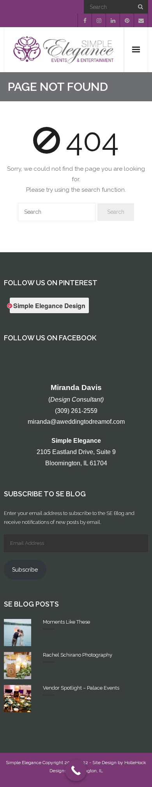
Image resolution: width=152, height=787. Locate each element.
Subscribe (25, 569)
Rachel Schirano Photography (77, 655)
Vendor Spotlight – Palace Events (81, 688)
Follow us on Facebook (50, 338)
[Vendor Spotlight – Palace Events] (17, 698)
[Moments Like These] (17, 632)
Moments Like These (66, 622)
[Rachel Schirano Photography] (17, 665)
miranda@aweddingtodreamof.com (76, 421)
